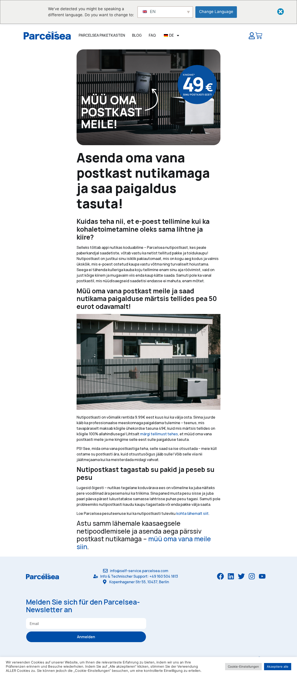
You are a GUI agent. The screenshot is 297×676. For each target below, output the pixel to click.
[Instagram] (251, 576)
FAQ (152, 35)
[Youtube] (262, 576)
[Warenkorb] (258, 36)
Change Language (216, 11)
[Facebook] (220, 576)
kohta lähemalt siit (192, 513)
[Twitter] (241, 576)
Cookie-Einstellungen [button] (243, 666)
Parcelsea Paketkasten (102, 35)
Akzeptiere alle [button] (277, 666)
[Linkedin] (230, 576)
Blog (137, 35)
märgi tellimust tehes (159, 433)
